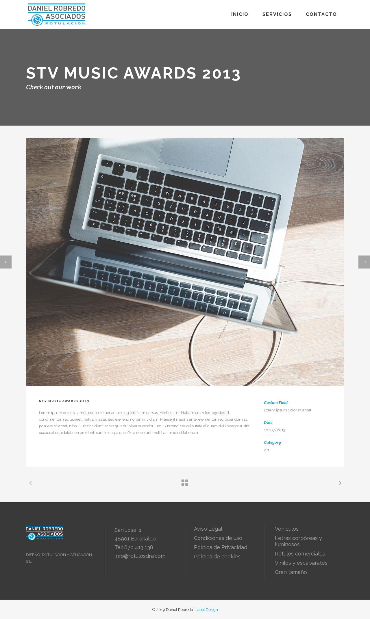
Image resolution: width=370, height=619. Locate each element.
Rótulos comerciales (300, 554)
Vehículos (287, 529)
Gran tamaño (291, 572)
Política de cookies (217, 556)
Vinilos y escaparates (301, 563)
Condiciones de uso (218, 538)
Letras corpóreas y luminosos (298, 541)
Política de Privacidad (220, 547)
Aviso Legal (208, 529)
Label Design (206, 609)
